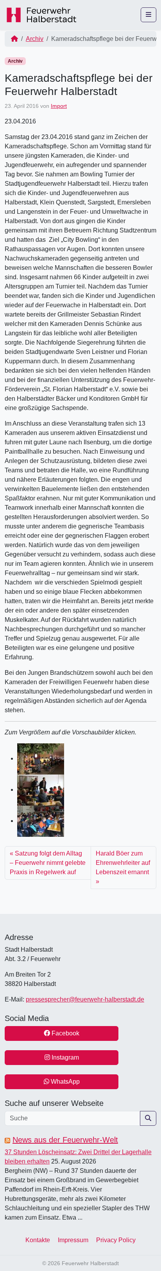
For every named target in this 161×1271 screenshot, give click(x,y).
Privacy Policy (116, 1240)
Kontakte (37, 1240)
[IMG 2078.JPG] (40, 758)
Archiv (34, 38)
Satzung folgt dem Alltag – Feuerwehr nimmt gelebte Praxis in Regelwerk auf (48, 862)
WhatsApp (64, 1081)
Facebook (64, 1033)
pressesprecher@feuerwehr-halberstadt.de (85, 999)
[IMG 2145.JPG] (40, 789)
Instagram (64, 1057)
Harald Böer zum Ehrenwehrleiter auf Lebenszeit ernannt (123, 862)
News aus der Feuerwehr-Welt (65, 1139)
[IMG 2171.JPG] (40, 820)
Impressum (73, 1240)
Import (59, 106)
